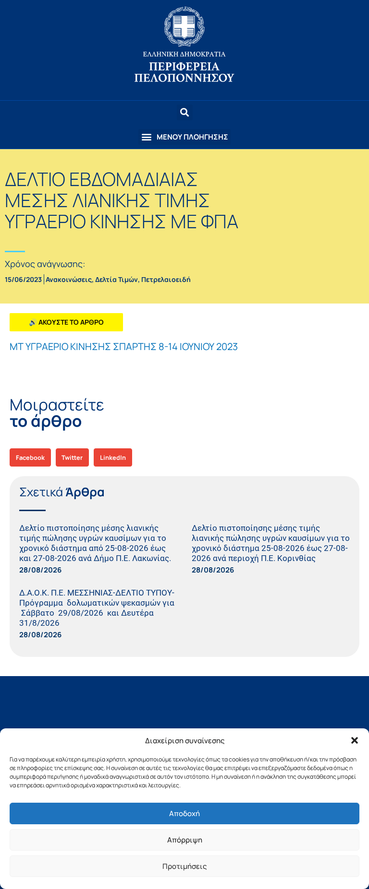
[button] (354, 740)
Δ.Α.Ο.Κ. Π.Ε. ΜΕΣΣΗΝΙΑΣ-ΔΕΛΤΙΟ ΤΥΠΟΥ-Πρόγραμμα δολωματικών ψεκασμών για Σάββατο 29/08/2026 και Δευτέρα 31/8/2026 (96, 608)
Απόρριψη (184, 840)
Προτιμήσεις (184, 866)
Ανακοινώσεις (69, 279)
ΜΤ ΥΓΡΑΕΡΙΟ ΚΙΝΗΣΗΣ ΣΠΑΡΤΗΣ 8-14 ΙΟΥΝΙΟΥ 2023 (124, 346)
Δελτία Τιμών (116, 279)
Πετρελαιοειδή (166, 279)
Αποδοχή (184, 813)
